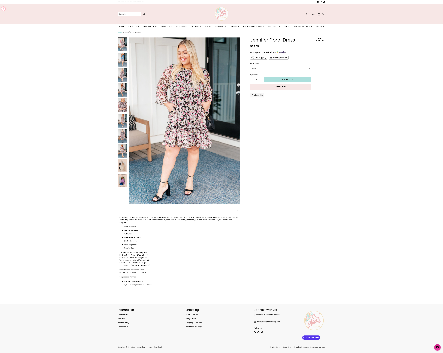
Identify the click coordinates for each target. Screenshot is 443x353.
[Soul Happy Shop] (221, 14)
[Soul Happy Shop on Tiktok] (324, 2)
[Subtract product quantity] (252, 79)
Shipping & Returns (194, 322)
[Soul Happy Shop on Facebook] (318, 2)
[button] (280, 52)
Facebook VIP (123, 326)
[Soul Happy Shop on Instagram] (321, 2)
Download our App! (194, 326)
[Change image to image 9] (122, 165)
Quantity (254, 75)
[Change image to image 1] (122, 44)
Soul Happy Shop (138, 347)
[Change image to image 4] (122, 90)
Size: (254, 63)
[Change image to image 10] (122, 180)
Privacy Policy (123, 322)
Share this (258, 95)
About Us (122, 318)
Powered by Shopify (155, 347)
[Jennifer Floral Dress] (184, 120)
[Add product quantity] (261, 79)
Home (120, 32)
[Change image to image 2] (122, 60)
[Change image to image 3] (122, 75)
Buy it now (280, 87)
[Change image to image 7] (122, 136)
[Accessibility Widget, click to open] (3, 8)
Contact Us (123, 314)
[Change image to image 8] (122, 151)
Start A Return (192, 314)
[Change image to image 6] (122, 121)
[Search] (144, 14)
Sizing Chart (191, 318)
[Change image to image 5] (122, 105)
